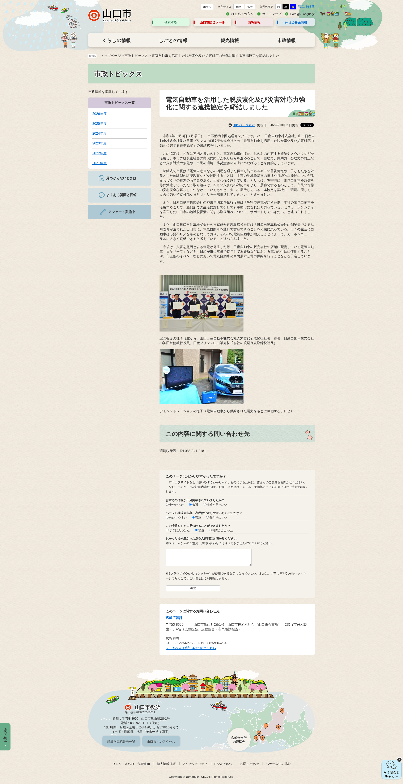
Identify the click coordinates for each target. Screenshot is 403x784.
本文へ (207, 7)
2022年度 (99, 153)
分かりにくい (218, 517)
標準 (238, 7)
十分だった (176, 504)
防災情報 (254, 22)
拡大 (250, 7)
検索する (170, 22)
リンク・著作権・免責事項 (131, 763)
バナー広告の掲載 (278, 763)
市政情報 (286, 40)
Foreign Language (302, 14)
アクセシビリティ (195, 763)
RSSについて (223, 763)
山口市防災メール (212, 22)
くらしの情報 (116, 40)
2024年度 (99, 133)
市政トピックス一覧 (120, 102)
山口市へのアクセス (161, 741)
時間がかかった (222, 530)
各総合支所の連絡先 (239, 739)
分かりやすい (178, 517)
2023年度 (99, 143)
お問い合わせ (249, 763)
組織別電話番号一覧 (121, 741)
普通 (195, 504)
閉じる (399, 759)
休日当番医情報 (296, 22)
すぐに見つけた (179, 530)
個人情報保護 (166, 763)
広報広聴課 (174, 618)
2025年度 (99, 123)
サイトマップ (271, 14)
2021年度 (99, 163)
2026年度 (99, 114)
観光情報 (230, 40)
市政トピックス (136, 55)
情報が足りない (217, 504)
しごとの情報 (173, 40)
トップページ (111, 55)
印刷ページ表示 (244, 125)
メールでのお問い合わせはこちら (191, 648)
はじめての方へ (242, 14)
